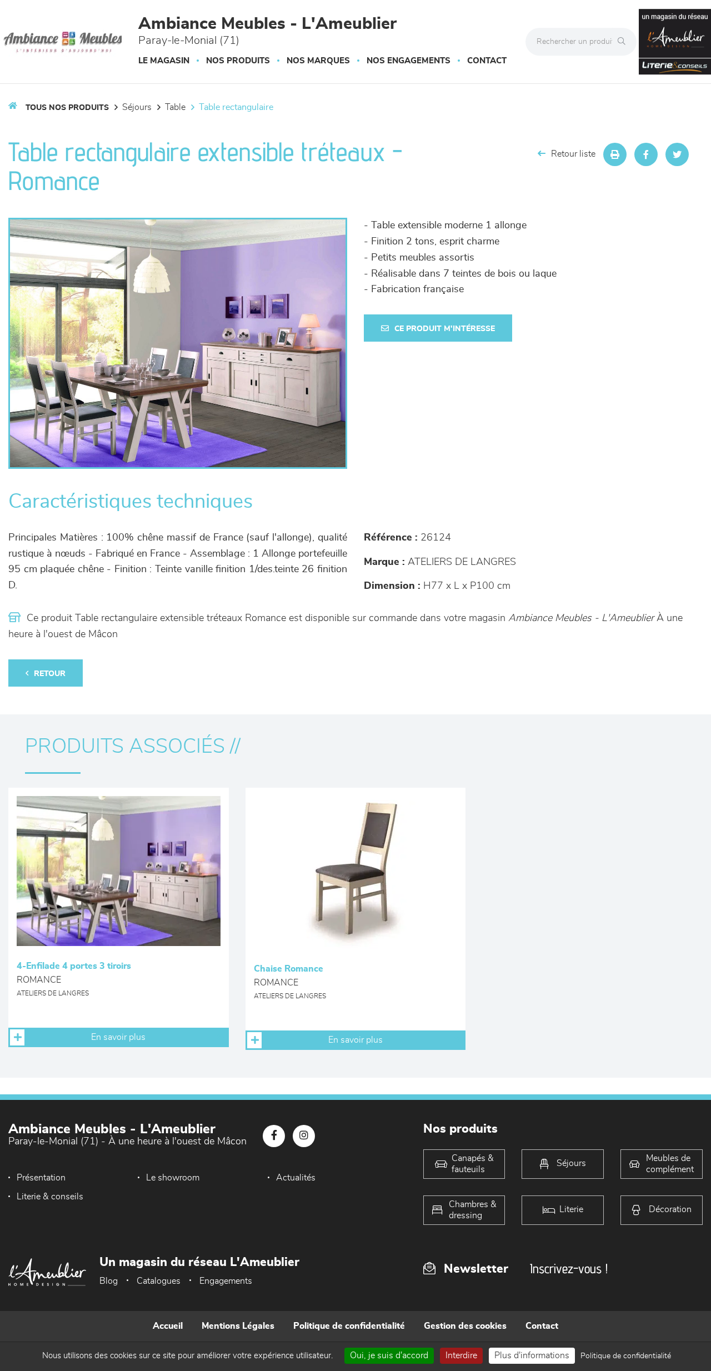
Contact (487, 61)
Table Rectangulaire (236, 107)
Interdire (461, 1355)
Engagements (225, 1281)
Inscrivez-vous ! (569, 1268)
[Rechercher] (624, 42)
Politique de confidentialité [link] (625, 1356)
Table (175, 107)
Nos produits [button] (238, 61)
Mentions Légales (238, 1326)
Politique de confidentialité (349, 1326)
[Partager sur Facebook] (646, 154)
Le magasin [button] (163, 61)
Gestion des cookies (465, 1326)
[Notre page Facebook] (274, 1136)
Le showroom (172, 1177)
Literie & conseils (50, 1196)
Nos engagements (408, 61)
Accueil (168, 1326)
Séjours (137, 107)
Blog (108, 1281)
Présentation (41, 1177)
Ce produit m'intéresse (444, 329)
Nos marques (318, 61)
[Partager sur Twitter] (677, 154)
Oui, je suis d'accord (389, 1355)
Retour (50, 674)
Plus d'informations (531, 1355)
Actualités (296, 1177)
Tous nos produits (67, 108)
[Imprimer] (615, 154)
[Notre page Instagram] (304, 1136)
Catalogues (159, 1281)
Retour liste (573, 153)
